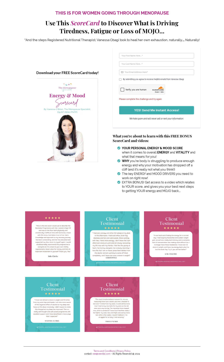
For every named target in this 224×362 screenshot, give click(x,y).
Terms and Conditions (104, 351)
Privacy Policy (124, 351)
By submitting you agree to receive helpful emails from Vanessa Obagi (153, 79)
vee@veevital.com (101, 354)
